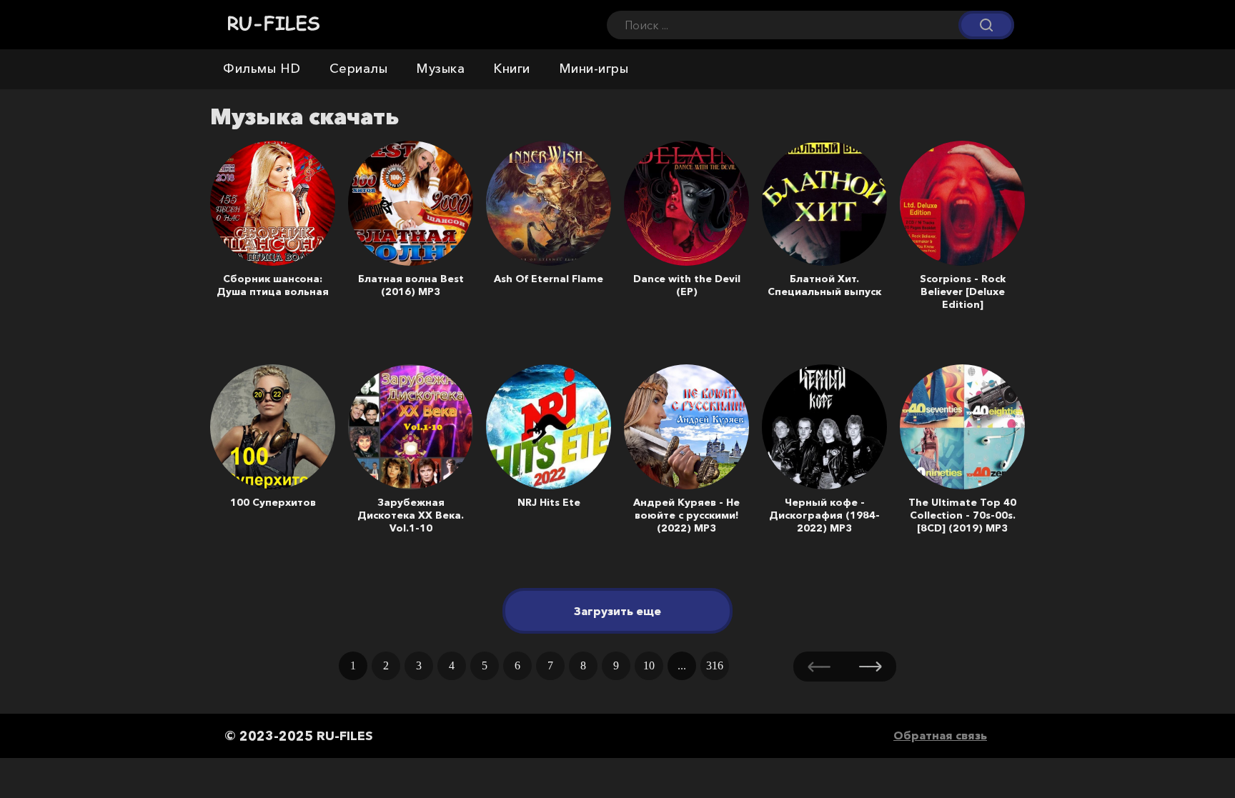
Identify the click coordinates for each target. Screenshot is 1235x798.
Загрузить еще (617, 611)
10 (649, 665)
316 (714, 665)
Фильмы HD (262, 68)
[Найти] (986, 25)
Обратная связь (940, 735)
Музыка (440, 68)
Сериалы (358, 68)
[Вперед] (870, 667)
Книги (511, 68)
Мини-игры (594, 68)
